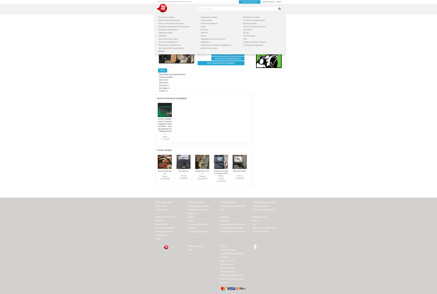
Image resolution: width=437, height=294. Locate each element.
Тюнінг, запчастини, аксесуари (170, 23)
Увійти (278, 2)
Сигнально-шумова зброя (254, 20)
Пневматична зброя (251, 17)
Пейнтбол (162, 36)
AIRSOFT (204, 32)
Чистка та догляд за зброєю (254, 26)
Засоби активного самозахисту (171, 48)
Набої (203, 26)
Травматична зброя (209, 17)
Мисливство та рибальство (169, 45)
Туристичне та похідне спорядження (216, 45)
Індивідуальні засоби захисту (213, 39)
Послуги (204, 29)
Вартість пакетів (227, 261)
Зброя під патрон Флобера (169, 20)
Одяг (245, 39)
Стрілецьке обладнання (253, 45)
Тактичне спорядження (168, 42)
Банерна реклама (227, 268)
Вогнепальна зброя (166, 17)
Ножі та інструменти (209, 23)
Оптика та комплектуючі (168, 29)
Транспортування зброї (168, 39)
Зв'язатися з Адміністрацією (232, 279)
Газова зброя (206, 20)
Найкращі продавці (196, 246)
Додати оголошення (250, 2)
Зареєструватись (268, 2)
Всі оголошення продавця (221, 63)
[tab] (162, 70)
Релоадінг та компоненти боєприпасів (174, 26)
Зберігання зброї (165, 32)
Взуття (203, 36)
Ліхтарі (246, 32)
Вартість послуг (226, 264)
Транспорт (247, 29)
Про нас (223, 246)
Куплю (158, 239)
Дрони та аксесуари (209, 48)
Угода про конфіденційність (231, 275)
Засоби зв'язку (249, 36)
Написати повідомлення (228, 58)
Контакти (224, 282)
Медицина (205, 42)
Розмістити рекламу (228, 271)
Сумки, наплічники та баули (254, 42)
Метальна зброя (250, 23)
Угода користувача (228, 250)
